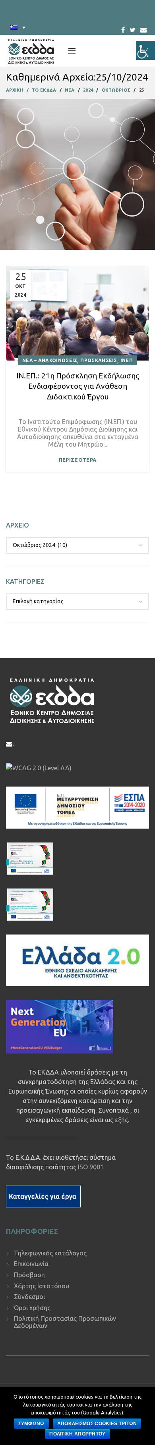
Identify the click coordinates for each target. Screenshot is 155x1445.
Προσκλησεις (98, 360)
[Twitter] (132, 27)
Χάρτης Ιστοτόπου (41, 1286)
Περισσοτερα (77, 459)
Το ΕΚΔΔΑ (44, 90)
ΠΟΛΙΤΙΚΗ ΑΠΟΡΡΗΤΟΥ (77, 1434)
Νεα (70, 90)
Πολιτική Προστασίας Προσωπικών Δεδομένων (65, 1322)
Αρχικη (14, 90)
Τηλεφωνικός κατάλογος (50, 1253)
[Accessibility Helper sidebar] (145, 50)
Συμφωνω (31, 1423)
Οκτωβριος (116, 90)
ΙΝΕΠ (126, 360)
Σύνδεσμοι (29, 1296)
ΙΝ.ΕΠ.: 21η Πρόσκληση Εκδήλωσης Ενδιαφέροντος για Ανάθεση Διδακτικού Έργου (77, 386)
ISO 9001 (91, 1167)
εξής (121, 1119)
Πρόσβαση (29, 1274)
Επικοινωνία (31, 1263)
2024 (88, 90)
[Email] (143, 29)
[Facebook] (123, 27)
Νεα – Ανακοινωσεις (49, 360)
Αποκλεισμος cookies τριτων (97, 1423)
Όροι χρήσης (32, 1307)
